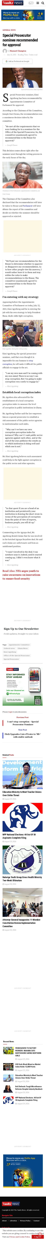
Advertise (13, 1221)
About (4, 1221)
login (10, 712)
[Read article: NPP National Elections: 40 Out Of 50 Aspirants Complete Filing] (23, 817)
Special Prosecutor (11, 659)
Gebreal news (9, 648)
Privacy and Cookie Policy (19, 1237)
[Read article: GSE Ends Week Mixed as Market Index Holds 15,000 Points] (8, 1066)
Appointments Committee (19, 645)
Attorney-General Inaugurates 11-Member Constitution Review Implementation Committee (21, 922)
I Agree (37, 1237)
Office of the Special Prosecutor (17, 655)
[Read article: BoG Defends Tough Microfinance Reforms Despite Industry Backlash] (8, 1089)
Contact (36, 1221)
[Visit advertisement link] (23, 15)
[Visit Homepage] (12, 3)
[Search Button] (43, 3)
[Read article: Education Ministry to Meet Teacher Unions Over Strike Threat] (23, 774)
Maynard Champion (18, 51)
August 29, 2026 (10, 799)
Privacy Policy (25, 1221)
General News (9, 30)
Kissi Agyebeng (10, 652)
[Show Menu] (38, 3)
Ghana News (23, 648)
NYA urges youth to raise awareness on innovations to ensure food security (21, 574)
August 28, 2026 (10, 884)
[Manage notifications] (40, 1234)
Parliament (27, 205)
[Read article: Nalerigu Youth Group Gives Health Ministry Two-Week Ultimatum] (23, 860)
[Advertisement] (22, 236)
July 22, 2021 (11, 55)
